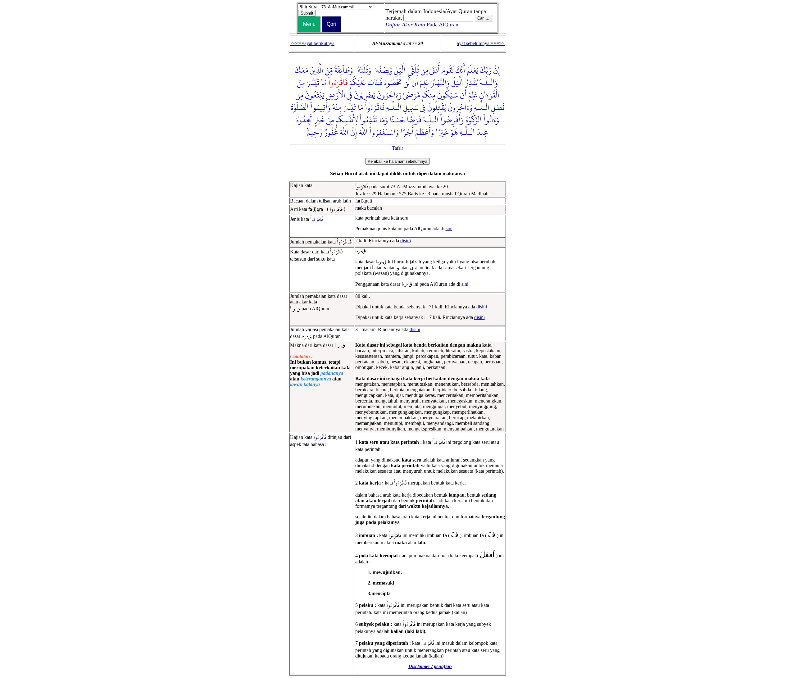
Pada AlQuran (421, 24)
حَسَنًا (397, 120)
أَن (414, 83)
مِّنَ (329, 70)
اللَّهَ (363, 132)
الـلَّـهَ (430, 120)
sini (449, 228)
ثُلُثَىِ (413, 70)
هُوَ (454, 132)
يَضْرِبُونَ (364, 95)
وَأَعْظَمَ (425, 132)
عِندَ (482, 132)
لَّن (407, 83)
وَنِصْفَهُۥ (382, 70)
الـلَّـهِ (481, 108)
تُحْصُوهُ (393, 83)
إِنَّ (496, 70)
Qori (331, 24)
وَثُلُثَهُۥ (363, 70)
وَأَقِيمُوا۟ (321, 108)
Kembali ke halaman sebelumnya (397, 161)
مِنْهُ (337, 108)
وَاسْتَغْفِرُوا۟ (384, 132)
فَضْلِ (498, 108)
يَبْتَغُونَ (314, 95)
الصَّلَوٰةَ (300, 108)
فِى (349, 95)
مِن (424, 70)
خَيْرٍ (319, 120)
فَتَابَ (375, 83)
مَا (323, 83)
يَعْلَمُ (472, 70)
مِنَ (301, 83)
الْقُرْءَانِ (489, 95)
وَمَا (383, 120)
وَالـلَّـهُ (488, 83)
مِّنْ (330, 120)
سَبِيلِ (411, 108)
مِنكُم (428, 95)
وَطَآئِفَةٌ (343, 70)
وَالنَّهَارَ (440, 83)
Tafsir (397, 148)
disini (405, 240)
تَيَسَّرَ (313, 83)
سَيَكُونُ (447, 95)
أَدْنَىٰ (434, 70)
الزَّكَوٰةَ (474, 120)
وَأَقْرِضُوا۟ (452, 120)
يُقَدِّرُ (471, 83)
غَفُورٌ (331, 132)
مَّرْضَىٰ (411, 95)
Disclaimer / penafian (430, 666)
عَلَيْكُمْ (358, 83)
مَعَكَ (301, 70)
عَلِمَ (424, 83)
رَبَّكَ (485, 70)
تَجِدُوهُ (304, 120)
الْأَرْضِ (335, 95)
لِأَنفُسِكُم (347, 120)
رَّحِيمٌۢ (314, 132)
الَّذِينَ (316, 70)
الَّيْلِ (400, 70)
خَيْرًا (442, 132)
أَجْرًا (407, 132)
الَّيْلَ (457, 83)
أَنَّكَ (460, 70)
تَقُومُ (448, 70)
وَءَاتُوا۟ (491, 120)
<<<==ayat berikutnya (312, 43)
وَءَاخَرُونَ (389, 95)
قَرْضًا (414, 120)
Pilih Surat (308, 6)
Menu (309, 24)
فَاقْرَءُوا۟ (374, 108)
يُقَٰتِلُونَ (436, 108)
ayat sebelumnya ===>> (481, 43)
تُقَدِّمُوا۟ (369, 120)
